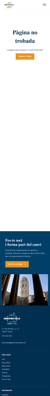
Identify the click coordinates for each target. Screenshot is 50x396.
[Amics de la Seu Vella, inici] (9, 4)
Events (4, 373)
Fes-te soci (6, 379)
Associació (6, 363)
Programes (6, 376)
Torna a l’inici (25, 56)
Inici (3, 359)
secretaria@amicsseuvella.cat (13, 343)
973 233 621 (7, 336)
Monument (6, 366)
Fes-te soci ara (17, 264)
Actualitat (5, 369)
